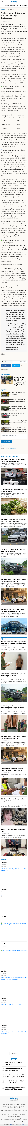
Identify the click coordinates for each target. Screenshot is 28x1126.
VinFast (5, 369)
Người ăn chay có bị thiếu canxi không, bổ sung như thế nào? (14, 490)
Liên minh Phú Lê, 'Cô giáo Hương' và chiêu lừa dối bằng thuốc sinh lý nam (12, 769)
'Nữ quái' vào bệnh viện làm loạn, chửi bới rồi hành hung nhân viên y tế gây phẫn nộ (13, 642)
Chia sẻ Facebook (6, 365)
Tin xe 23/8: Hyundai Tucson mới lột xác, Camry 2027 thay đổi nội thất (13, 520)
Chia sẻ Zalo (16, 365)
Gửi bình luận (7, 441)
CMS (11, 1124)
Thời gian (7, 448)
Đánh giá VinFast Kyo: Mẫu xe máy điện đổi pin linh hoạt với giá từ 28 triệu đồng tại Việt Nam (20, 381)
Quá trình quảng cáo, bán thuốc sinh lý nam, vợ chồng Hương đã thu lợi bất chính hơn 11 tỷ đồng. (13, 805)
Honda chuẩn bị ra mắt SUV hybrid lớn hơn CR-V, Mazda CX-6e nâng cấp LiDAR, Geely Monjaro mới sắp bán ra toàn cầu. (13, 465)
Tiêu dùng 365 (11, 9)
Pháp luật (24, 5)
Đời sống (19, 5)
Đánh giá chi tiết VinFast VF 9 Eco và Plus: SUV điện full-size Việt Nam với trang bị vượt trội (17, 429)
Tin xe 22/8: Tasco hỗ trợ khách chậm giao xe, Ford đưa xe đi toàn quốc (12, 610)
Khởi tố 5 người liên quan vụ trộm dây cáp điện (13, 830)
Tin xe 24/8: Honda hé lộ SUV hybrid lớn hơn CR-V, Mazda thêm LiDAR (13, 460)
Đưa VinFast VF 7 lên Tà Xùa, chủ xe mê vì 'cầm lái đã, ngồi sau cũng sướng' (17, 408)
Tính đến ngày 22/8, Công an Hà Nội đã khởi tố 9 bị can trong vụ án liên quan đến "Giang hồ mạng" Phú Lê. (13, 775)
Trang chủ (3, 9)
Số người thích (13, 448)
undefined (4, 862)
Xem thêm (14, 1053)
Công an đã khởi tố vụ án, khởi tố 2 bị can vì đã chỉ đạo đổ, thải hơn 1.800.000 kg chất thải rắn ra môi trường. (13, 712)
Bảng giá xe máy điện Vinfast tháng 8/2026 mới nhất (13, 1069)
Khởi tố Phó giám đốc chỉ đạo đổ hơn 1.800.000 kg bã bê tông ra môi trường (12, 706)
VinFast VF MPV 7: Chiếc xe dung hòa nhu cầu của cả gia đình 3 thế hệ (14, 580)
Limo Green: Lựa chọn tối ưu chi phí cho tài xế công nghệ (17, 400)
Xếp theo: (3, 448)
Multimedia (12, 5)
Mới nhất (7, 5)
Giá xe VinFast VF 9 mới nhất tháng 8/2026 (17, 393)
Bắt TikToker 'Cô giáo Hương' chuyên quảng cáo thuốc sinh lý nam (12, 800)
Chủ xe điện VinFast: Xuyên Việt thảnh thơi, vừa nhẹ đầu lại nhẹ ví (18, 422)
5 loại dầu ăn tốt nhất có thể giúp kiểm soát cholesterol (15, 1082)
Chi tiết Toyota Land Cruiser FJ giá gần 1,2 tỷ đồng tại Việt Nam (13, 550)
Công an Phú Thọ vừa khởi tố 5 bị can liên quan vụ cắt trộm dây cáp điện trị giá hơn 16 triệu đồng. (13, 836)
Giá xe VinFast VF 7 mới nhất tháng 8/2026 (17, 414)
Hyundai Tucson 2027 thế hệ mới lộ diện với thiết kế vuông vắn (15, 1088)
